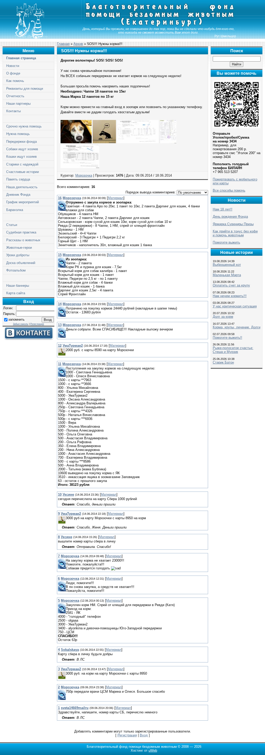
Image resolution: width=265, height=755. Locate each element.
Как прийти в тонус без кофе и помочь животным (235, 233)
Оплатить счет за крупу (231, 285)
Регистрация (37, 324)
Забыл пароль (20, 324)
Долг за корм (223, 317)
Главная (63, 44)
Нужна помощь (18, 134)
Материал (115, 198)
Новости (12, 66)
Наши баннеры (17, 286)
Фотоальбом (16, 270)
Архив (78, 44)
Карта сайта (15, 293)
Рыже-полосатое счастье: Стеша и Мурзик (233, 350)
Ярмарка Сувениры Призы (233, 224)
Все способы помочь (229, 190)
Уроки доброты (17, 255)
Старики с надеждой (22, 164)
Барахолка (14, 210)
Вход (144, 735)
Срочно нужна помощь (24, 126)
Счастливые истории (22, 172)
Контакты (13, 111)
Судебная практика (21, 232)
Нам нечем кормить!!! (230, 296)
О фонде (13, 73)
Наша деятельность (22, 187)
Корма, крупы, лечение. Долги (236, 327)
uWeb (153, 750)
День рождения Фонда (230, 216)
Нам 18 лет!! (222, 209)
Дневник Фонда (18, 195)
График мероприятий (22, 202)
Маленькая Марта (227, 275)
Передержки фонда (21, 142)
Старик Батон (223, 362)
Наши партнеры (18, 103)
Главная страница (21, 58)
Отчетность (15, 96)
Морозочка (83, 175)
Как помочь (15, 81)
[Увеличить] (76, 142)
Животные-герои (19, 248)
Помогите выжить (226, 242)
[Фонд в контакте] (28, 339)
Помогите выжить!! (227, 337)
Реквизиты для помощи (24, 88)
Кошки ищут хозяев (21, 156)
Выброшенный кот (227, 265)
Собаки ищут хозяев (22, 149)
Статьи (11, 225)
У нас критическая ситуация (235, 306)
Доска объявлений (20, 263)
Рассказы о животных (23, 240)
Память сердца (18, 179)
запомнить (16, 319)
